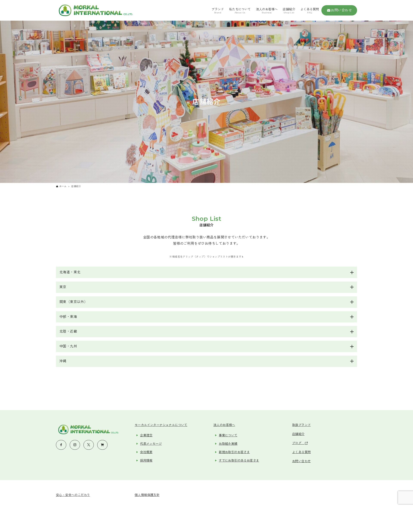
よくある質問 (301, 452)
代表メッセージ (151, 444)
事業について (228, 435)
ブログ (298, 443)
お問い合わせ (341, 10)
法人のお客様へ (224, 425)
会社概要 (146, 452)
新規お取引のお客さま (234, 452)
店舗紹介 (298, 434)
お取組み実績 (228, 444)
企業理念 (146, 435)
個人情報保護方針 (147, 495)
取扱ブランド (301, 425)
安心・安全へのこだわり (73, 495)
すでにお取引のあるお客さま (239, 460)
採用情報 (146, 460)
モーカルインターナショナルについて (161, 425)
